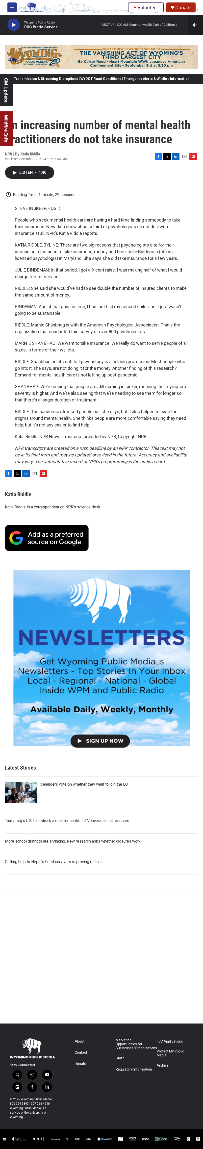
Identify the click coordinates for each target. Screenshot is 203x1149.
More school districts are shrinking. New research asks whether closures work (73, 841)
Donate (183, 7)
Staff (120, 1058)
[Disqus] (101, 957)
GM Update (6, 90)
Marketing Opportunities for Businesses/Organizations (134, 1044)
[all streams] (195, 25)
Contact (81, 1052)
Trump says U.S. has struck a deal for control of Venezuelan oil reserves (67, 820)
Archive (163, 1065)
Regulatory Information (134, 1069)
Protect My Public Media (170, 1053)
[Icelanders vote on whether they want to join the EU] (21, 792)
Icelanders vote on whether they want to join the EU (84, 784)
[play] (14, 25)
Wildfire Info (6, 128)
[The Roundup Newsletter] (101, 657)
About (79, 1041)
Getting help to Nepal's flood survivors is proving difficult (54, 861)
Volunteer (148, 7)
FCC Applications (170, 1041)
